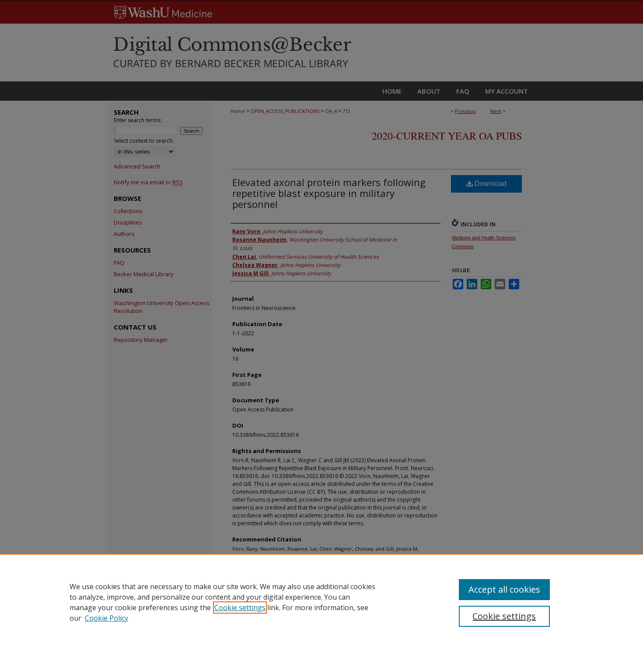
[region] (321, 602)
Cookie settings (240, 607)
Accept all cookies (504, 589)
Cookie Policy (106, 618)
